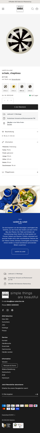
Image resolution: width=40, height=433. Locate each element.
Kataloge (5, 328)
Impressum (5, 378)
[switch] (20, 427)
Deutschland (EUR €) (8, 415)
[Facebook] (3, 310)
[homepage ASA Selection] (20, 8)
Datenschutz (6, 372)
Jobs (3, 325)
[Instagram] (8, 310)
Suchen (9, 124)
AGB (3, 375)
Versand (4, 362)
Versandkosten (16, 79)
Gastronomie (6, 349)
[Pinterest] (12, 310)
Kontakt (4, 340)
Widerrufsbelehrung (8, 369)
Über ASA (5, 319)
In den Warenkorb (20, 107)
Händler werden (7, 352)
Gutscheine (6, 322)
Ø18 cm (5, 90)
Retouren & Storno (9, 365)
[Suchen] (32, 9)
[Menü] (3, 9)
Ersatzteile (5, 346)
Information (9, 142)
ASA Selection (11, 420)
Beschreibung (9, 132)
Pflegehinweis (9, 172)
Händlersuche (6, 343)
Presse (4, 330)
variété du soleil (7, 70)
